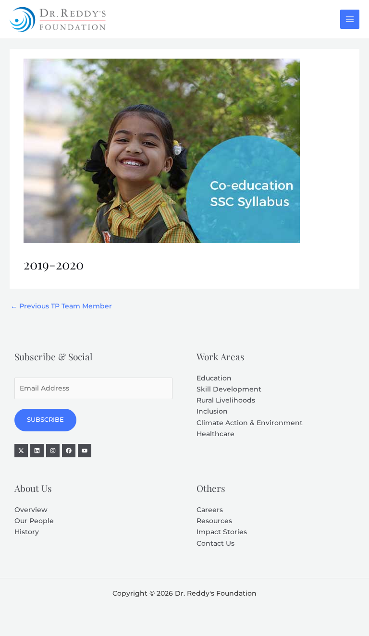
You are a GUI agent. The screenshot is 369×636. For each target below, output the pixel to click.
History (26, 532)
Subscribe (45, 419)
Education (214, 378)
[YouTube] (84, 450)
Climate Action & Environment (250, 423)
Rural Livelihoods (226, 400)
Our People (34, 521)
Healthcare (215, 434)
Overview (31, 510)
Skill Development (229, 389)
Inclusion (212, 411)
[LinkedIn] (37, 450)
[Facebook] (68, 450)
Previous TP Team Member (61, 306)
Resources (214, 521)
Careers (210, 510)
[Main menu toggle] (350, 19)
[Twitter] (21, 450)
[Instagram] (53, 450)
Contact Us (215, 543)
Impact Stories (222, 532)
